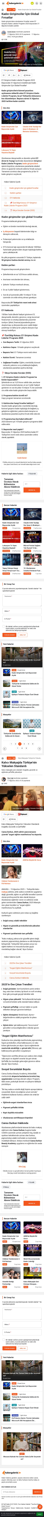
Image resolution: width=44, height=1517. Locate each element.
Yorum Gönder (9, 635)
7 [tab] (17, 748)
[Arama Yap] (36, 3)
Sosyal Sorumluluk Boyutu (18, 973)
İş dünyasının (8, 231)
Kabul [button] (39, 1514)
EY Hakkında (12, 198)
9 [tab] (26, 748)
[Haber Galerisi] (15, 3)
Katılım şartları (13, 193)
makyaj (4, 892)
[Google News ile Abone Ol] (9, 70)
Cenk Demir (11, 32)
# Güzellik (31, 1182)
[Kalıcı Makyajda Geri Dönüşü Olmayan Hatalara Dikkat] (33, 1277)
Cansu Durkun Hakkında (17, 978)
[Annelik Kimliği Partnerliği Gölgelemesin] (11, 1277)
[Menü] (3, 3)
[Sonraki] (39, 748)
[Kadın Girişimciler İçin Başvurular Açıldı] (11, 122)
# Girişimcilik (32, 474)
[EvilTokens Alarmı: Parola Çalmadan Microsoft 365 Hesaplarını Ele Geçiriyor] (22, 704)
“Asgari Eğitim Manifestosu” (18, 968)
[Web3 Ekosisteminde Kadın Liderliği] (33, 1254)
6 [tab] (32, 744)
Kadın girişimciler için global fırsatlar (21, 188)
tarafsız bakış (32, 1480)
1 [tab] (11, 744)
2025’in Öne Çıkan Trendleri (18, 963)
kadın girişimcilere (30, 163)
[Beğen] (4, 75)
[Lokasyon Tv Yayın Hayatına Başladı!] (11, 144)
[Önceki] (4, 748)
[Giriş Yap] (40, 3)
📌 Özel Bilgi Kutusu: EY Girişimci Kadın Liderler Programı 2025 (20, 204)
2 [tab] (15, 744)
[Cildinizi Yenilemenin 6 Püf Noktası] (11, 875)
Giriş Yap (23, 635)
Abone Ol (31, 490)
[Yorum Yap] (9, 75)
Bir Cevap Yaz (9, 584)
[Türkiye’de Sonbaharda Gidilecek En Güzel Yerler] (22, 683)
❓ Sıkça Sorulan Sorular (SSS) (20, 210)
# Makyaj (6, 1187)
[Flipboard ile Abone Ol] (22, 70)
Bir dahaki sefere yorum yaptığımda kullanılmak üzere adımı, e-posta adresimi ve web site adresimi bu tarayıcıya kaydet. (22, 628)
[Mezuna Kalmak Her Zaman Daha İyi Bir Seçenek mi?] (22, 657)
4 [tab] (24, 744)
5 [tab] (28, 744)
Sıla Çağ (10, 778)
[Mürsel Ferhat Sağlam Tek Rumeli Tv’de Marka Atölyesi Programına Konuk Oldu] (33, 541)
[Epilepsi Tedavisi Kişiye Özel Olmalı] (22, 694)
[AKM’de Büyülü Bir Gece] (33, 854)
